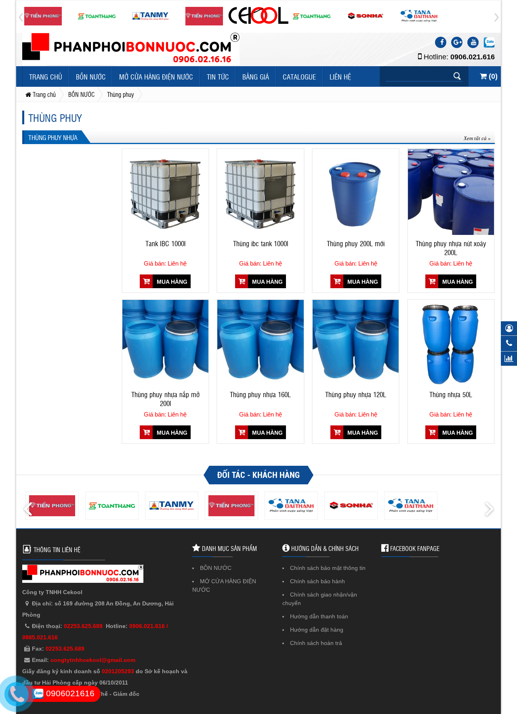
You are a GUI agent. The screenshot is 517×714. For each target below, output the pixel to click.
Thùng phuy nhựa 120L (355, 394)
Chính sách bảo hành (317, 581)
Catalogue (299, 76)
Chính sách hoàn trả (316, 643)
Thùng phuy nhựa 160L (260, 394)
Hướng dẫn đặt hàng (316, 629)
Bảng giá (255, 76)
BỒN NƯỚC (91, 76)
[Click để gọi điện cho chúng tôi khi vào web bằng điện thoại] (16, 694)
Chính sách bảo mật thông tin (328, 568)
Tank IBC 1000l (165, 243)
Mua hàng (171, 281)
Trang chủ (45, 76)
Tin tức (218, 76)
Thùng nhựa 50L (450, 394)
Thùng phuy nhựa (53, 137)
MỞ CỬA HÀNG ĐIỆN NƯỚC (156, 76)
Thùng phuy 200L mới (356, 243)
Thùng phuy (55, 117)
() (492, 76)
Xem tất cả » (477, 138)
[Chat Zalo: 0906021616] (489, 42)
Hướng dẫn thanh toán (319, 616)
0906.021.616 (472, 57)
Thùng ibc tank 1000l (260, 243)
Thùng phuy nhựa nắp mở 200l (165, 399)
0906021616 (69, 693)
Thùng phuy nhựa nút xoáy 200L (451, 248)
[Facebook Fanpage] (440, 42)
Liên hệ (340, 76)
